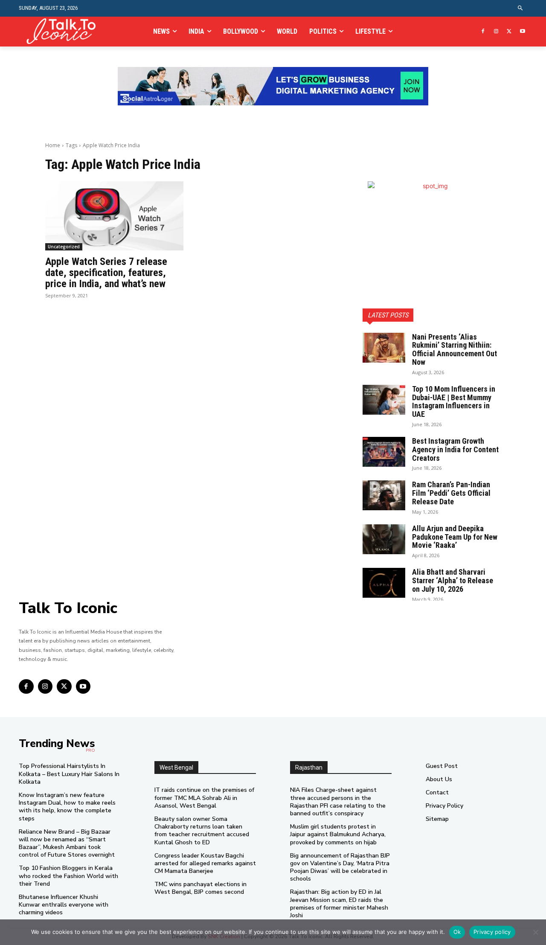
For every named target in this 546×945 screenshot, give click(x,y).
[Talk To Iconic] (64, 31)
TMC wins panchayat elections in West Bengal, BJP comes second (200, 888)
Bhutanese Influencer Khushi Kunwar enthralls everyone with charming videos (63, 904)
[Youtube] (522, 32)
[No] (535, 932)
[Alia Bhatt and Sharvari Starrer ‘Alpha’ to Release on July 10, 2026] (384, 583)
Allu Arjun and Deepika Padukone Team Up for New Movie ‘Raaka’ (454, 537)
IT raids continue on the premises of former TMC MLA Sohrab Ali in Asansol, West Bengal (204, 797)
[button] (520, 8)
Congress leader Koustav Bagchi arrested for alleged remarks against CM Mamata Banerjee (205, 863)
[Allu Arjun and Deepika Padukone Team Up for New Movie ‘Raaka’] (384, 539)
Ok (457, 931)
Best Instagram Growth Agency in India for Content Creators (455, 449)
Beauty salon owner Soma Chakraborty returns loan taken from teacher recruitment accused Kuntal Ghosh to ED (201, 830)
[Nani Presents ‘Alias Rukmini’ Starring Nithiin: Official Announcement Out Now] (384, 348)
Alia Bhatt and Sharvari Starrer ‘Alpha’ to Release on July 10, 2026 (452, 580)
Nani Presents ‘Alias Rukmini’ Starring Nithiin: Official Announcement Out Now (454, 349)
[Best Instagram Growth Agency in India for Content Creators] (384, 452)
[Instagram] (496, 32)
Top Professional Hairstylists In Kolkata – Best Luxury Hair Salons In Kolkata (69, 773)
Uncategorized (64, 247)
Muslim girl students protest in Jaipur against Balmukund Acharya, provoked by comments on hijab (338, 834)
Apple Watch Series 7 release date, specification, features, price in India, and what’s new (106, 273)
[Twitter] (509, 32)
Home (52, 145)
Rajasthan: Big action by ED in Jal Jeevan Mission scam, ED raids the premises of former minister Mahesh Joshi (339, 903)
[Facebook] (483, 32)
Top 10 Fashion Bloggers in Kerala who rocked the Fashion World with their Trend (68, 875)
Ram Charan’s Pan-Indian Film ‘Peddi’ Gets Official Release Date (451, 493)
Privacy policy (492, 931)
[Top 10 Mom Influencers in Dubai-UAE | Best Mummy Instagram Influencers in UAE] (384, 400)
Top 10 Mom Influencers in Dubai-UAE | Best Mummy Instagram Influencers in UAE (453, 401)
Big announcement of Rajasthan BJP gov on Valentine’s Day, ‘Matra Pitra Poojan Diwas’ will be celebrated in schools (340, 867)
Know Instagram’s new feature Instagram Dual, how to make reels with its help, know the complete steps (67, 807)
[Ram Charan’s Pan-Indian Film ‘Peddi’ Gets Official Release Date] (384, 495)
